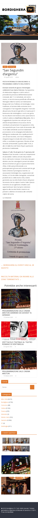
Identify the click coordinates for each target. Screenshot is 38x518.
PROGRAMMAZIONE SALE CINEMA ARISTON (16, 372)
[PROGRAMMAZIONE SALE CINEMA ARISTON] (19, 352)
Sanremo (4, 420)
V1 (2, 423)
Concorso (4, 405)
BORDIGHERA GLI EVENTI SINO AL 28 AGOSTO (17, 266)
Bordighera (4, 402)
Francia (3, 411)
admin (17, 77)
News (5, 67)
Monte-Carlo (5, 417)
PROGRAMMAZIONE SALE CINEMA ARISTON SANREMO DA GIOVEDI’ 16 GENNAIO (16, 313)
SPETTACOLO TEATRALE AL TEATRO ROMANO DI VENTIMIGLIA (17, 343)
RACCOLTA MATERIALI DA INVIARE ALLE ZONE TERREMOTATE (17, 277)
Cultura (3, 408)
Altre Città (4, 399)
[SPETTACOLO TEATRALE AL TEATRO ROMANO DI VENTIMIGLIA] (19, 323)
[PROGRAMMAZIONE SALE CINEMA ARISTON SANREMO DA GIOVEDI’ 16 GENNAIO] (15, 290)
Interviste (4, 414)
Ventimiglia (12, 67)
